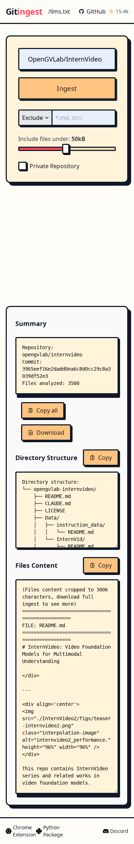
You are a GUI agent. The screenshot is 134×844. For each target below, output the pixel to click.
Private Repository (54, 166)
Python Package (50, 831)
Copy (105, 458)
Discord (119, 831)
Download (50, 432)
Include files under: (51, 139)
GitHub (96, 11)
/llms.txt (59, 11)
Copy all (47, 410)
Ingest (67, 88)
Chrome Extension (21, 831)
